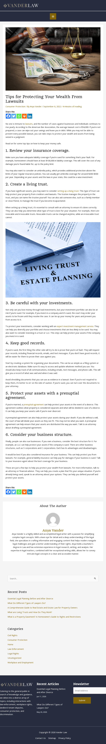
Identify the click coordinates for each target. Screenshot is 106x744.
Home (10, 644)
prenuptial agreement (33, 404)
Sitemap (52, 738)
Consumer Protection (15, 106)
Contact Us (40, 738)
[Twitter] (13, 116)
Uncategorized (14, 657)
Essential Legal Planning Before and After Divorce (30, 598)
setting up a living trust (68, 190)
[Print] (24, 116)
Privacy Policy (64, 738)
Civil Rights (12, 635)
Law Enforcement (16, 649)
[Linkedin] (29, 116)
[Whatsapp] (19, 116)
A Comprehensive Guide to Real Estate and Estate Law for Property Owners (42, 607)
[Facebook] (8, 116)
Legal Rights (13, 653)
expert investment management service (75, 326)
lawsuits (29, 123)
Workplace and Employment (20, 662)
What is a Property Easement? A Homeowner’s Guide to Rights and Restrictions (44, 616)
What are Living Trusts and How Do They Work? (30, 612)
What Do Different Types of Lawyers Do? (27, 603)
